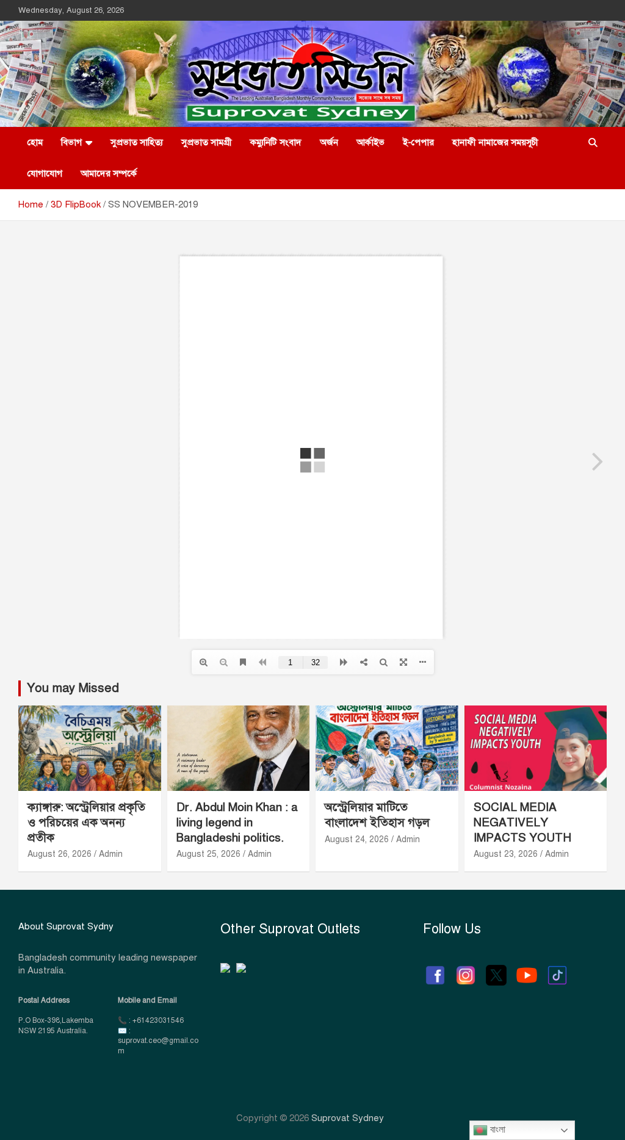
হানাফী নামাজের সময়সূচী (495, 142)
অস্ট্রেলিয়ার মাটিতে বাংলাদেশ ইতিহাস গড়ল (377, 814)
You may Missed (73, 688)
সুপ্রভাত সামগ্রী (206, 142)
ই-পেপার (418, 142)
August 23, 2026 (506, 854)
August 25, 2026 (208, 854)
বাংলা (496, 1129)
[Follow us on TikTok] (557, 969)
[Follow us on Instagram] (465, 969)
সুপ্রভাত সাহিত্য (136, 142)
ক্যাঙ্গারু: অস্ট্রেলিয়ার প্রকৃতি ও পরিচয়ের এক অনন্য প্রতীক (86, 822)
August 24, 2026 (357, 839)
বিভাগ (71, 142)
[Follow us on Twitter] (496, 969)
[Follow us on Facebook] (435, 969)
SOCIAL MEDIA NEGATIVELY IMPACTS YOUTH (522, 822)
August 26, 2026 (59, 854)
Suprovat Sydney (347, 1118)
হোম (35, 142)
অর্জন (329, 142)
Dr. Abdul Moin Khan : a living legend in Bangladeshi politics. (237, 822)
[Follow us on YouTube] (527, 969)
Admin (111, 854)
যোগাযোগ (44, 173)
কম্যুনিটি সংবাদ (276, 142)
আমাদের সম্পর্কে (109, 173)
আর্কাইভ (370, 142)
